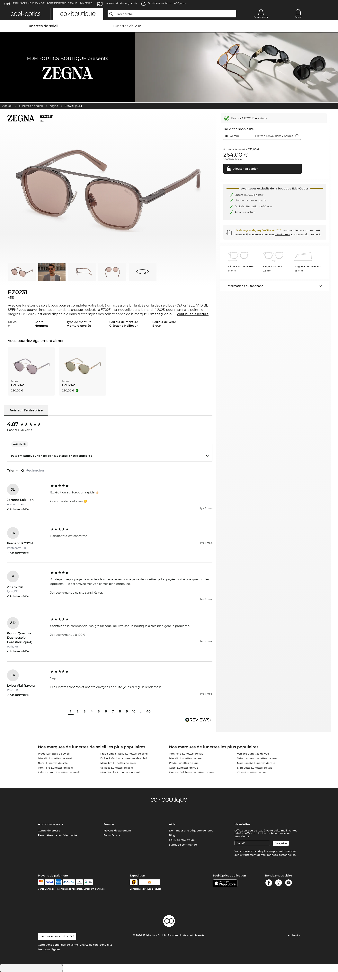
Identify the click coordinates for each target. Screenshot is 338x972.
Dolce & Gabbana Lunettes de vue (191, 772)
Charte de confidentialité (96, 944)
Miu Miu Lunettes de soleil (55, 758)
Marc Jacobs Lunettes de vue (256, 763)
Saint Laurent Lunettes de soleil (59, 772)
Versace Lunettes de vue (253, 753)
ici (255, 851)
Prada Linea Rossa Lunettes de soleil (124, 753)
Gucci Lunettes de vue (183, 767)
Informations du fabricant (245, 286)
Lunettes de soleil (31, 106)
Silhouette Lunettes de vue (254, 767)
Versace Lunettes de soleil (117, 767)
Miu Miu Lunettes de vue (185, 758)
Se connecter (261, 17)
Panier (298, 17)
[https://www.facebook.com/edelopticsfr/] (268, 883)
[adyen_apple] (79, 882)
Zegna (53, 106)
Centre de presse (49, 830)
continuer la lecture (193, 314)
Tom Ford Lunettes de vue (186, 753)
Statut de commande (183, 844)
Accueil (7, 106)
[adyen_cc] (41, 882)
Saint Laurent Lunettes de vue (257, 758)
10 (134, 711)
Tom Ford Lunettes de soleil (56, 767)
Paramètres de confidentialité (57, 835)
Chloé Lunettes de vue (251, 772)
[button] (25, 14)
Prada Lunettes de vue (184, 763)
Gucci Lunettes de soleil (53, 763)
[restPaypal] (69, 882)
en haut (293, 935)
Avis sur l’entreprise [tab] (26, 410)
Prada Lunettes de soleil (54, 753)
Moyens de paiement (117, 830)
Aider (173, 824)
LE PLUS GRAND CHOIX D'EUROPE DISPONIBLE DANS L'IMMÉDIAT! (52, 3)
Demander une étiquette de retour (191, 830)
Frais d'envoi (111, 835)
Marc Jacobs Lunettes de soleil (120, 772)
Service (108, 824)
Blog (172, 835)
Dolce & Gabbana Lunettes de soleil (123, 758)
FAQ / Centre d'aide (182, 839)
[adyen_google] (88, 882)
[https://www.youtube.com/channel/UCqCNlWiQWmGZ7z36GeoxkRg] (288, 883)
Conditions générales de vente (58, 944)
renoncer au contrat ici (57, 936)
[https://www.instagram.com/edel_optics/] (278, 883)
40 (148, 711)
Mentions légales (49, 949)
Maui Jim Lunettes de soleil (118, 763)
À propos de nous (50, 824)
